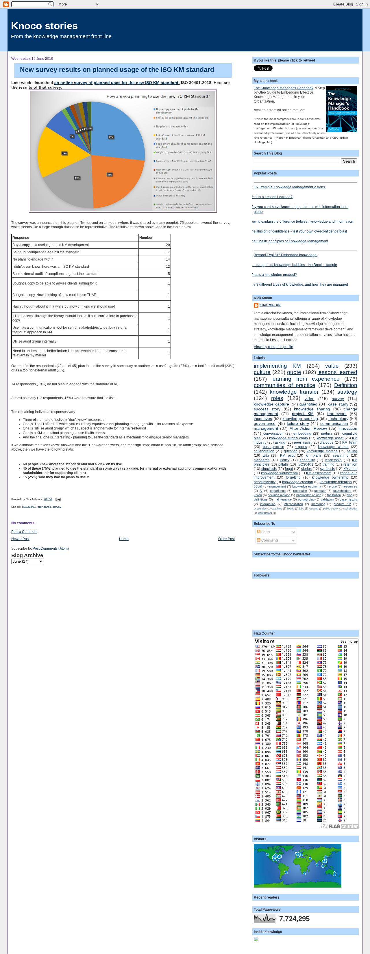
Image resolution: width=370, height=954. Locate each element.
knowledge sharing (312, 409)
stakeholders (342, 490)
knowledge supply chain (288, 438)
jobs (301, 508)
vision (258, 495)
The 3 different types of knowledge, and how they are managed (298, 284)
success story (267, 409)
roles (277, 398)
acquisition (260, 508)
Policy (284, 460)
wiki (266, 455)
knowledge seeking (300, 418)
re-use (332, 486)
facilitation (334, 495)
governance (264, 423)
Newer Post (20, 539)
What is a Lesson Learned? (271, 197)
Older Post (226, 539)
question (290, 451)
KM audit (350, 469)
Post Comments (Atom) (51, 548)
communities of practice (284, 385)
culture (262, 372)
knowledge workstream (279, 473)
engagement (277, 486)
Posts (265, 532)
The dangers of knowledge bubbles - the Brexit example (293, 265)
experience (278, 490)
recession (300, 490)
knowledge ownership (330, 477)
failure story (298, 423)
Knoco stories (44, 25)
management (266, 428)
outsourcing (306, 499)
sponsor (320, 490)
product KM (342, 504)
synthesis (327, 469)
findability (307, 460)
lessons (313, 508)
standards (44, 506)
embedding (302, 433)
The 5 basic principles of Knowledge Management (288, 241)
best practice (273, 447)
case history (348, 499)
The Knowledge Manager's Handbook (283, 88)
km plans (314, 455)
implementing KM (277, 366)
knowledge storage (322, 451)
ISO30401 (29, 506)
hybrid (290, 508)
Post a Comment (24, 531)
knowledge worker (333, 447)
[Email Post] (57, 499)
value (332, 366)
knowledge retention (336, 482)
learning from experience (305, 379)
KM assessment (318, 473)
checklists (269, 469)
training (328, 464)
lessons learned (337, 372)
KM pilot (287, 455)
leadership (333, 460)
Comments (269, 540)
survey (57, 506)
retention (350, 464)
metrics (326, 433)
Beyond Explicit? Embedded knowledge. (285, 255)
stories (306, 469)
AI (261, 490)
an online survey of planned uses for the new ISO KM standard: (117, 83)
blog (349, 495)
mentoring (318, 504)
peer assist (302, 442)
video (309, 398)
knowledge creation (297, 482)
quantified (308, 404)
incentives (263, 418)
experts (301, 447)
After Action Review (308, 428)
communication (334, 423)
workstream (265, 513)
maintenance (283, 499)
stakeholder (350, 508)
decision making (279, 495)
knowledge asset (330, 438)
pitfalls (283, 464)
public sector (330, 508)
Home (124, 539)
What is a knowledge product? (273, 274)
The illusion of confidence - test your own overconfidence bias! (298, 231)
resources (350, 486)
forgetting (293, 477)
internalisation (293, 504)
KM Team (349, 442)
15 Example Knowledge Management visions (289, 187)
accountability (264, 482)
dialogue (327, 442)
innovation (347, 428)
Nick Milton (270, 305)
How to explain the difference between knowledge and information (301, 221)
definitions (261, 499)
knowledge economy (306, 486)
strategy (347, 392)
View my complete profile (273, 347)
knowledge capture (271, 404)
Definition (345, 385)
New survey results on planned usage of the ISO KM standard (117, 69)
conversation (273, 433)
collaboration (264, 451)
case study (338, 404)
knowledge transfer (294, 392)
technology (338, 418)
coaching (276, 508)
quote (294, 372)
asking (280, 442)
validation (327, 499)
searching (341, 455)
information (267, 504)
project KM (303, 413)
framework (337, 413)
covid (258, 486)
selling (352, 451)
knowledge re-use (308, 495)
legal (289, 469)
